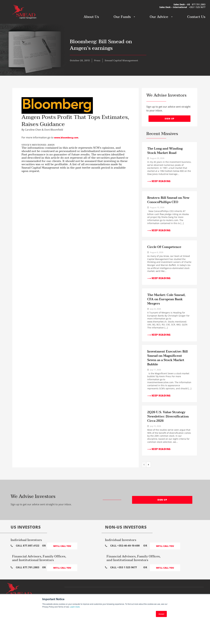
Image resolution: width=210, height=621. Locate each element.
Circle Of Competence (164, 247)
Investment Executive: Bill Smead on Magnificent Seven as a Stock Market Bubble (167, 358)
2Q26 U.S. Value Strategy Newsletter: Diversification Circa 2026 (168, 416)
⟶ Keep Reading (159, 181)
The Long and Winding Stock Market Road (165, 151)
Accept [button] (161, 614)
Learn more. (75, 606)
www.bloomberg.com (66, 137)
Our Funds (122, 17)
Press (97, 60)
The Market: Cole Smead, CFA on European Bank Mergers (166, 299)
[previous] (144, 464)
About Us (91, 17)
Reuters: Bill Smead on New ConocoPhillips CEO (168, 200)
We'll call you (62, 546)
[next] (148, 464)
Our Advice (159, 17)
